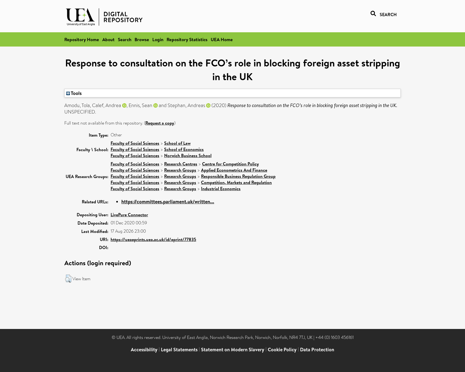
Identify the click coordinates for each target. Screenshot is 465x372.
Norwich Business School (188, 155)
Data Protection (317, 349)
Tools (76, 93)
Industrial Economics (221, 189)
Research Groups (180, 170)
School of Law (177, 143)
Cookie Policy (282, 349)
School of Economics (184, 149)
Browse (142, 39)
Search (124, 39)
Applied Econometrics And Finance (234, 170)
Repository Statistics (187, 39)
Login (157, 39)
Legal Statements (179, 349)
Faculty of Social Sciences (135, 143)
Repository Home (81, 39)
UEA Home (222, 39)
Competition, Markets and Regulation (236, 182)
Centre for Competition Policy (230, 164)
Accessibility (144, 349)
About (108, 39)
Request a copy (159, 123)
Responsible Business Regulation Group (238, 176)
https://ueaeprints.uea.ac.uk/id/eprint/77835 (153, 239)
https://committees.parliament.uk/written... (167, 201)
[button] (68, 279)
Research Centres (180, 164)
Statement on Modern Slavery (232, 349)
